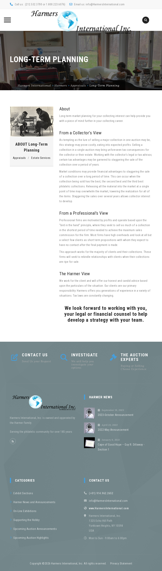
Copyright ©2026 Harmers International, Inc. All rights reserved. (68, 563)
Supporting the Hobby (26, 520)
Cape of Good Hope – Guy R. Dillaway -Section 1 (121, 447)
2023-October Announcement (116, 414)
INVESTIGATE (84, 355)
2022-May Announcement (113, 429)
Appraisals (19, 158)
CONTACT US (35, 355)
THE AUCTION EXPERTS (134, 357)
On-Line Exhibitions (25, 511)
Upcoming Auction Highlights (31, 537)
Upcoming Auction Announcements (35, 528)
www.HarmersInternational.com (109, 508)
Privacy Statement (121, 563)
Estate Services (41, 158)
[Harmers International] (81, 22)
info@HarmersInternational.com (105, 4)
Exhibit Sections (23, 493)
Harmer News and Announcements (34, 502)
